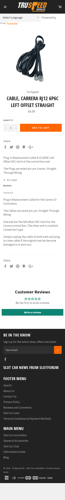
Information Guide (14, 452)
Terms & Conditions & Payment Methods (27, 418)
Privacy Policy (11, 402)
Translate (12, 23)
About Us (8, 391)
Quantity (8, 120)
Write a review (32, 312)
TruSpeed (17, 468)
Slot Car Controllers (15, 435)
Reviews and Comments (17, 407)
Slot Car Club (11, 446)
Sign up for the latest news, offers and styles (29, 342)
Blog (6, 457)
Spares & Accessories (15, 441)
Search (7, 385)
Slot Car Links (11, 413)
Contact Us (9, 396)
